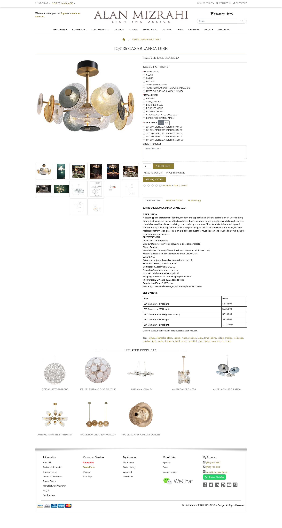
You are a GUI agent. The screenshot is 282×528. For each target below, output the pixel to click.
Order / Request (152, 144)
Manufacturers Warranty (54, 486)
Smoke (149, 78)
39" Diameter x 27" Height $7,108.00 (164, 133)
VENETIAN (193, 29)
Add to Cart (163, 166)
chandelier (161, 338)
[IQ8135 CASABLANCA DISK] (87, 159)
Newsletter (128, 476)
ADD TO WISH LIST (154, 173)
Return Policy (49, 481)
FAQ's (46, 490)
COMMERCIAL (79, 29)
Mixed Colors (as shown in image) (164, 91)
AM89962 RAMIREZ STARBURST (54, 434)
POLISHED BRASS (154, 111)
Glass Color (151, 71)
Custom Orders (170, 472)
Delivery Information (52, 467)
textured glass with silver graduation (168, 88)
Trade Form (89, 467)
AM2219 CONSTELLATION (227, 389)
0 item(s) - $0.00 (223, 13)
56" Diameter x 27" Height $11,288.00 (164, 140)
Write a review (180, 185)
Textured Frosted (156, 85)
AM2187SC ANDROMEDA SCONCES (141, 434)
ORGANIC (167, 29)
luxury (200, 338)
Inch (161, 123)
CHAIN (180, 29)
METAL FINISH (151, 95)
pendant (146, 341)
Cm (166, 123)
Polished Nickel (155, 108)
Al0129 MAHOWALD (141, 389)
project (184, 341)
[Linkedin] (217, 486)
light (154, 341)
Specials (167, 462)
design (228, 341)
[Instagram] (235, 486)
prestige (228, 338)
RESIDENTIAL (60, 29)
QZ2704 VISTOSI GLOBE (55, 389)
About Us (47, 462)
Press (165, 467)
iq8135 (152, 338)
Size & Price (150, 122)
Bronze (150, 98)
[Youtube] (229, 486)
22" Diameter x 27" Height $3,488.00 (164, 127)
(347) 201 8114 (213, 467)
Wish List (127, 472)
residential (238, 338)
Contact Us (88, 462)
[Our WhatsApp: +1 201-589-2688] (214, 477)
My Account (128, 462)
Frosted (151, 81)
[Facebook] (205, 486)
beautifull (193, 341)
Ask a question (154, 179)
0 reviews (167, 185)
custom (176, 338)
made (184, 338)
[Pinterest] (223, 486)
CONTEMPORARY (101, 29)
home (207, 341)
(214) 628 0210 (213, 462)
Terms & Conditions (52, 476)
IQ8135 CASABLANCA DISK (146, 39)
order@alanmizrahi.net (216, 472)
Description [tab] (153, 200)
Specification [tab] (174, 200)
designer (192, 338)
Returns (86, 472)
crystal (160, 341)
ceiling (221, 338)
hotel (177, 341)
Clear (149, 75)
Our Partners (49, 495)
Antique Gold (153, 102)
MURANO (133, 29)
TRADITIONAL (150, 29)
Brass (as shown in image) (160, 118)
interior (220, 341)
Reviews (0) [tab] (194, 200)
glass (169, 338)
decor (213, 341)
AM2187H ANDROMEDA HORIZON (98, 434)
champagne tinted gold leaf (162, 115)
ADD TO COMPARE (176, 173)
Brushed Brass (154, 105)
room (200, 341)
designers (169, 341)
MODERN (119, 29)
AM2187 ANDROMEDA (184, 389)
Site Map (87, 476)
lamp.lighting (210, 338)
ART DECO (223, 29)
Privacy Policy (50, 472)
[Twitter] (211, 486)
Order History (129, 467)
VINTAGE (208, 29)
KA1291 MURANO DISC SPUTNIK (98, 389)
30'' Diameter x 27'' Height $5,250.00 (164, 130)
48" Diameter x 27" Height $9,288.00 (164, 137)
